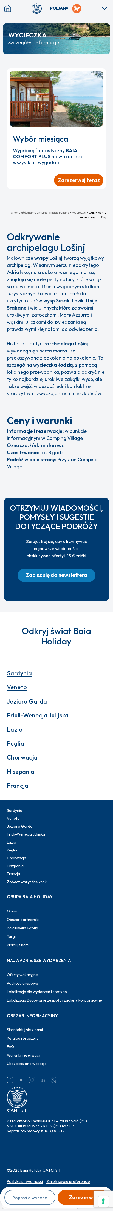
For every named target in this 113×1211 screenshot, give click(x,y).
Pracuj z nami (18, 944)
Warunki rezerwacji (23, 1055)
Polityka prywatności (25, 1181)
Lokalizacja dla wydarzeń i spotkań (37, 991)
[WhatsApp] (54, 1080)
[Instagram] (32, 1080)
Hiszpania (21, 771)
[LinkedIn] (43, 1080)
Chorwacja (22, 757)
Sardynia (19, 673)
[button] (56, 575)
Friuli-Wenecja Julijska (38, 715)
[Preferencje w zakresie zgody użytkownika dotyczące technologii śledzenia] (103, 1201)
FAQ (10, 1046)
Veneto (17, 687)
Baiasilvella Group (22, 928)
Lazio (14, 729)
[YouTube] (21, 1080)
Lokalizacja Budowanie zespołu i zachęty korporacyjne (54, 1000)
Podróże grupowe (22, 983)
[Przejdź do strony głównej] (39, 8)
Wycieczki (79, 212)
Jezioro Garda (27, 701)
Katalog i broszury (22, 1038)
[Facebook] (10, 1080)
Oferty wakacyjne (22, 974)
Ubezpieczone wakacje (27, 1063)
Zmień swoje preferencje (68, 1181)
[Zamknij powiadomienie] (99, 74)
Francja (18, 785)
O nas (12, 911)
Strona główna (21, 212)
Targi (11, 936)
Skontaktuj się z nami (25, 1029)
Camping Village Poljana (52, 212)
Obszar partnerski (23, 919)
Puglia (15, 743)
